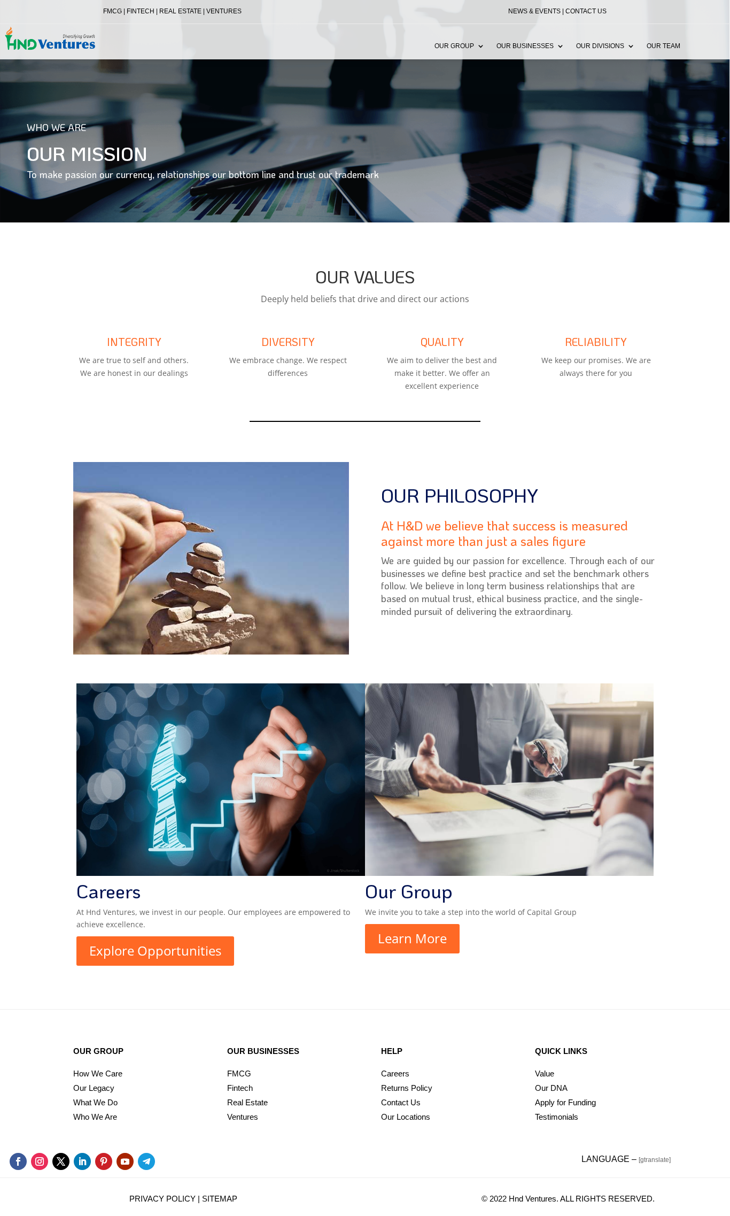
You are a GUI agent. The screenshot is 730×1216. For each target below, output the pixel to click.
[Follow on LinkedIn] (82, 1161)
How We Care (97, 1073)
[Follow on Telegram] (146, 1161)
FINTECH (140, 11)
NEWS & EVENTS (534, 11)
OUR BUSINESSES (525, 46)
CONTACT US (586, 11)
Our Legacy (93, 1087)
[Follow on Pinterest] (103, 1161)
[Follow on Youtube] (125, 1161)
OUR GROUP (454, 46)
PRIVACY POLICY (162, 1198)
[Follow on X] (60, 1161)
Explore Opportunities (155, 950)
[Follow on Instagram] (39, 1161)
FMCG (112, 11)
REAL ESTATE (180, 11)
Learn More (412, 938)
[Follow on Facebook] (18, 1161)
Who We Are (95, 1116)
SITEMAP (219, 1198)
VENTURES (224, 11)
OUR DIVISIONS (600, 46)
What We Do (95, 1102)
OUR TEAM (663, 46)
